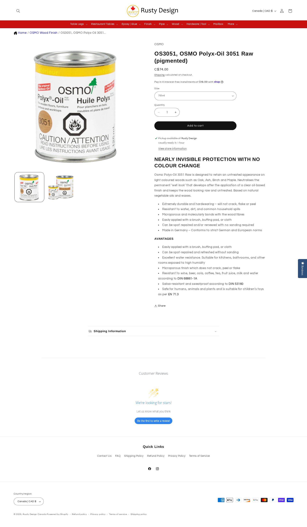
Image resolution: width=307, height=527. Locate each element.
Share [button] (161, 305)
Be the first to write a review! (153, 420)
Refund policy (79, 514)
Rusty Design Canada (35, 514)
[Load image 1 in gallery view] (29, 187)
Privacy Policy (176, 456)
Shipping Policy (133, 456)
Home (22, 32)
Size (156, 88)
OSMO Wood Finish (44, 32)
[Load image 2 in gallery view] (60, 187)
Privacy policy (97, 514)
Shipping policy (139, 514)
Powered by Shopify (57, 514)
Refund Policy (155, 456)
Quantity (159, 105)
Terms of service (118, 514)
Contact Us (104, 456)
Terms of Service (199, 456)
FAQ (118, 456)
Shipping (159, 75)
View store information (172, 148)
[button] (18, 11)
